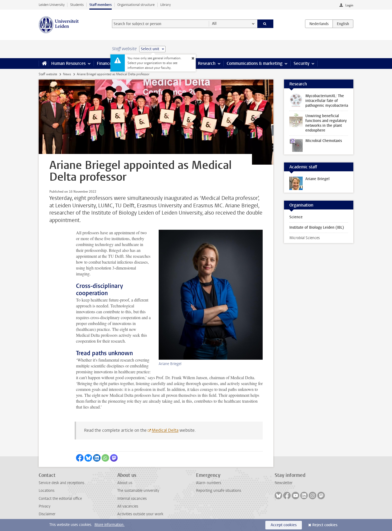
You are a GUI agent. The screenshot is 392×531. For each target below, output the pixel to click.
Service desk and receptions (61, 482)
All (214, 23)
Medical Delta (165, 430)
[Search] (265, 23)
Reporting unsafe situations (218, 490)
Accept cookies (284, 525)
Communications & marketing (254, 63)
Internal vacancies (132, 498)
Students (77, 4)
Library (165, 4)
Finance (104, 63)
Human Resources (68, 63)
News (67, 74)
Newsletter (284, 482)
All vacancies (127, 506)
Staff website (48, 74)
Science (296, 217)
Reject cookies (324, 525)
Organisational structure (136, 4)
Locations (46, 490)
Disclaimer (47, 514)
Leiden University (52, 4)
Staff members (100, 4)
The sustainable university (138, 490)
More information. (109, 524)
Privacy (44, 506)
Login (349, 5)
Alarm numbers (208, 482)
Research (206, 63)
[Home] (43, 63)
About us (124, 482)
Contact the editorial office (60, 498)
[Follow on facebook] (287, 495)
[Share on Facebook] (79, 458)
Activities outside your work (140, 514)
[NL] (319, 23)
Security (301, 63)
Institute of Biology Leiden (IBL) (316, 227)
